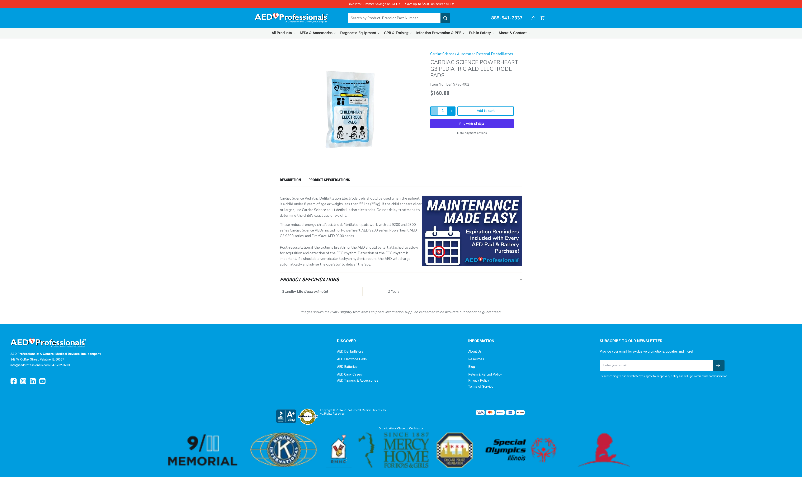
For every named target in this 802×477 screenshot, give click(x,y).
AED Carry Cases (349, 374)
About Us (475, 351)
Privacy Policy (478, 380)
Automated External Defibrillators (485, 54)
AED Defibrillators (350, 351)
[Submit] (445, 18)
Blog (471, 367)
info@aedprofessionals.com (30, 365)
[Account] (533, 18)
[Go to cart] (542, 18)
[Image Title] (13, 381)
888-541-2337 (507, 18)
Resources (476, 359)
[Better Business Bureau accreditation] (286, 416)
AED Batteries (347, 367)
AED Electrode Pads (352, 359)
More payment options (472, 132)
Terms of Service (480, 386)
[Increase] (451, 111)
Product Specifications (329, 180)
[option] (350, 109)
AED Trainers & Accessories (357, 380)
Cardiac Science (442, 54)
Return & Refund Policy (485, 374)
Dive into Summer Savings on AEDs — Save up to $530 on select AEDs (401, 4)
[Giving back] (401, 450)
